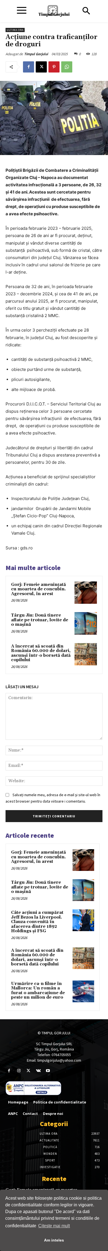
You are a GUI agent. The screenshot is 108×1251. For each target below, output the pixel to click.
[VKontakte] (38, 1070)
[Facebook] (28, 67)
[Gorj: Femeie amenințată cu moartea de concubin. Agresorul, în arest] (85, 592)
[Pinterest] (54, 67)
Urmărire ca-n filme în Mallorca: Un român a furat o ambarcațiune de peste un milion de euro (38, 990)
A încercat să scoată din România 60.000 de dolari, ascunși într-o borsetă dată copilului (41, 653)
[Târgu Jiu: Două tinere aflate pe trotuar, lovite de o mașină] (85, 623)
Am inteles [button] (54, 1240)
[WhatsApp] (66, 67)
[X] (41, 67)
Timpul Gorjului (36, 54)
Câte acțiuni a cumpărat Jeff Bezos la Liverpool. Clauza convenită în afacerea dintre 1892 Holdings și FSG (37, 922)
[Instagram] (18, 1070)
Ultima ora (15, 30)
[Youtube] (48, 1070)
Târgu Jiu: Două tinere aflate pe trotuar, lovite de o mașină (39, 620)
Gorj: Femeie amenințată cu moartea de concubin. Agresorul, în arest (38, 589)
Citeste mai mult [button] (54, 1225)
